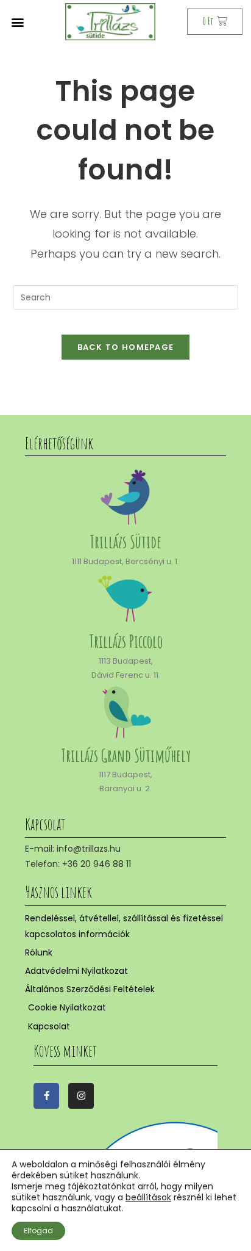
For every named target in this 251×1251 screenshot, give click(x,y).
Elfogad (38, 1230)
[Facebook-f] (46, 1096)
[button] (17, 22)
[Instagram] (81, 1096)
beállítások (148, 1197)
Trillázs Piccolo (126, 641)
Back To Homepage (125, 347)
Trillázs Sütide (125, 542)
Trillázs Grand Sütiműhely (126, 755)
